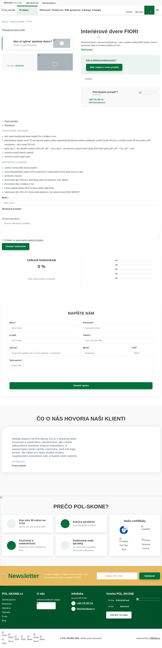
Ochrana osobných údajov (48, 600)
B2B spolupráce (73, 10)
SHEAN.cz (155, 638)
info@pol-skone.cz (49, 3)
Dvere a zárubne (17, 21)
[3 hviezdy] (14, 214)
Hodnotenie (9, 125)
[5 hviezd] (25, 214)
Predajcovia (57, 10)
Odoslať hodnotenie (16, 246)
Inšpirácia (6, 608)
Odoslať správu (81, 385)
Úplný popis (87, 50)
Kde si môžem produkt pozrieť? (101, 60)
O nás (4, 616)
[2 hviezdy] (9, 214)
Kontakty (96, 10)
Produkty (23, 10)
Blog (4, 621)
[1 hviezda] (4, 214)
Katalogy (86, 10)
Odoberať (149, 576)
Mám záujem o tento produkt (104, 67)
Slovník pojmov (9, 600)
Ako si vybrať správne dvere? (32, 41)
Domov (5, 21)
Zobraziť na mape (119, 615)
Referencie (45, 10)
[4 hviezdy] (19, 214)
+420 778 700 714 (32, 3)
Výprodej (6, 612)
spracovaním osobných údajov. (30, 240)
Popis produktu (11, 121)
